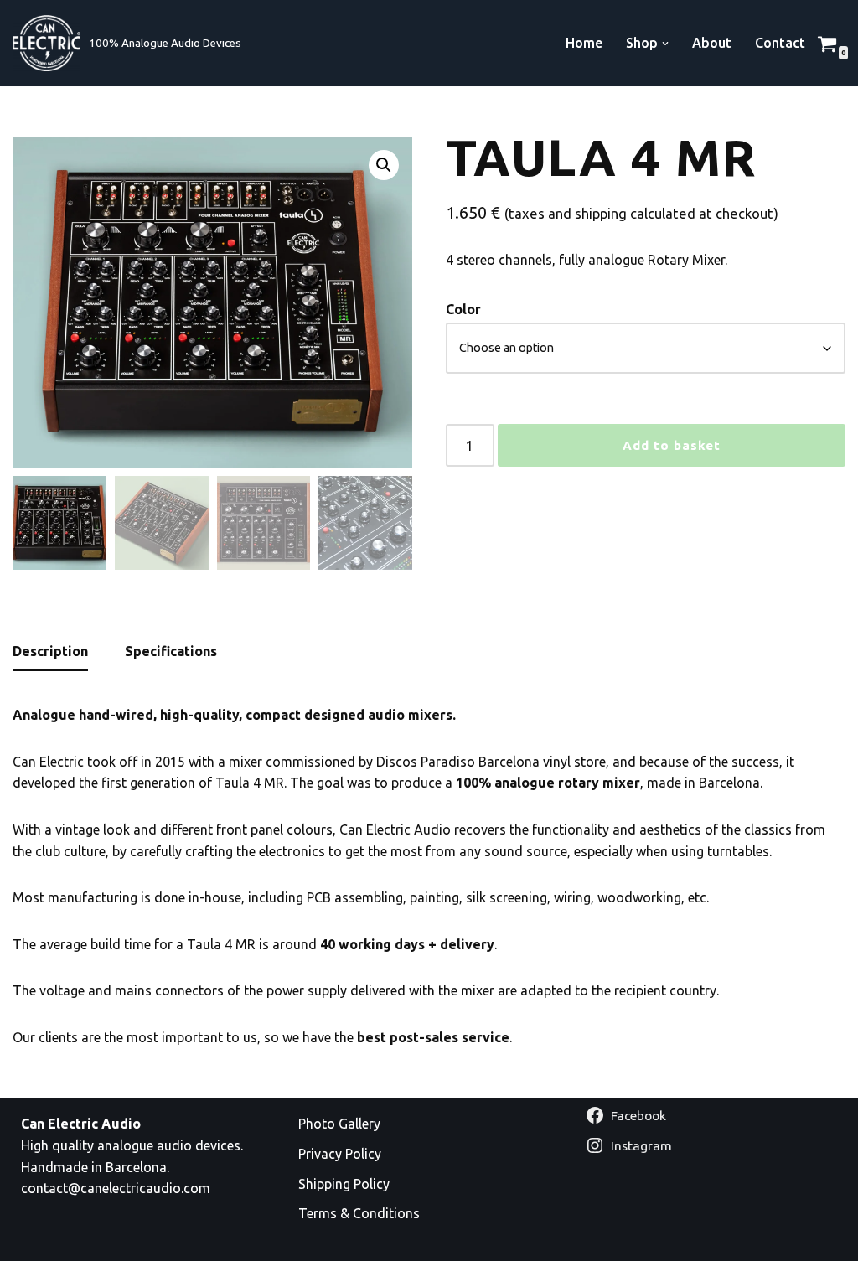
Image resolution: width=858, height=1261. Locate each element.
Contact (780, 42)
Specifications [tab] (171, 651)
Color (463, 309)
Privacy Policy (339, 1153)
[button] (665, 43)
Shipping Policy (344, 1183)
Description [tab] (50, 651)
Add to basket (672, 445)
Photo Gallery (339, 1123)
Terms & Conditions (359, 1213)
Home (584, 42)
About (711, 42)
